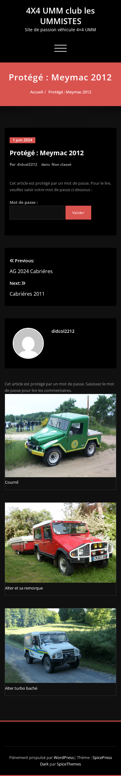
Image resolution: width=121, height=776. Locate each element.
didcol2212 (27, 164)
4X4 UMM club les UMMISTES (60, 16)
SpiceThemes (68, 764)
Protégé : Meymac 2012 (69, 92)
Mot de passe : (24, 202)
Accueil (36, 92)
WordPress (64, 757)
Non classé (61, 164)
